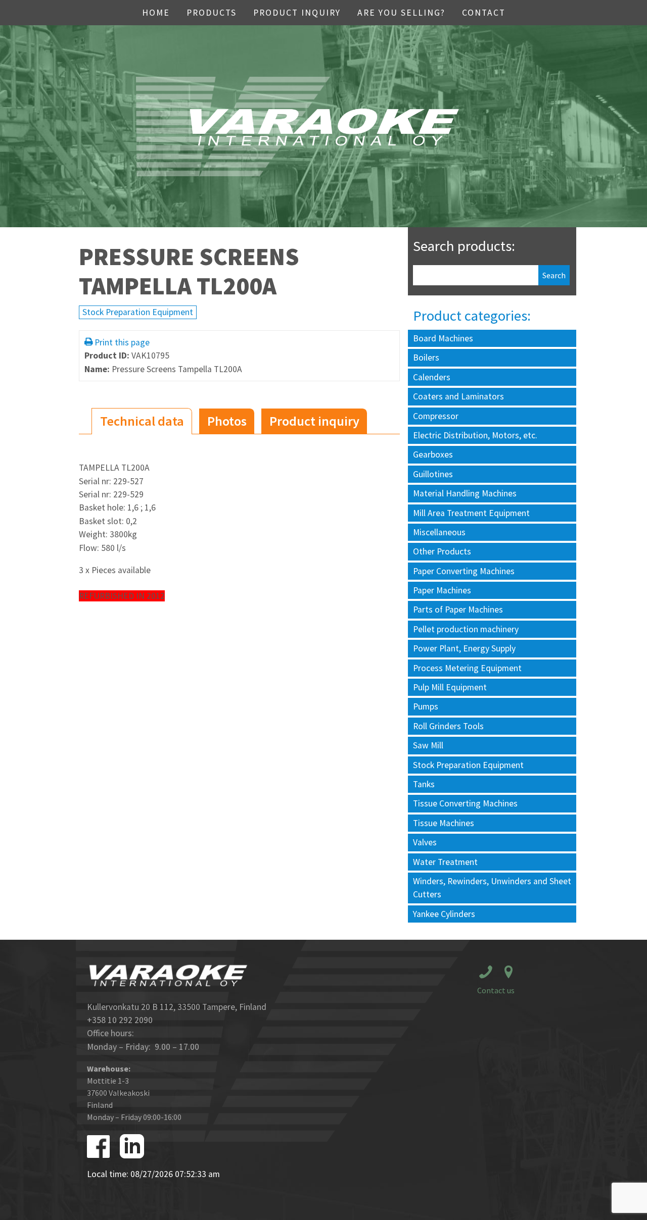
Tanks (424, 784)
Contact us (496, 990)
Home (156, 12)
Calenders (431, 377)
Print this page (122, 342)
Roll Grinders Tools (448, 726)
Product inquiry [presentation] (314, 421)
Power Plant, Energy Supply (464, 648)
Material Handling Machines (465, 493)
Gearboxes (433, 454)
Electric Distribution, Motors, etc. (475, 435)
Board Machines (443, 338)
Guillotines (433, 474)
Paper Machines (442, 590)
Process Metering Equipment (467, 668)
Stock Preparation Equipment (137, 312)
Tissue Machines (443, 823)
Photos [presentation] (227, 421)
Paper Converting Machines (464, 571)
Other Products (442, 551)
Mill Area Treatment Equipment (471, 513)
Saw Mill (428, 745)
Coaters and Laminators (458, 396)
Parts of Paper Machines (458, 609)
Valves (425, 842)
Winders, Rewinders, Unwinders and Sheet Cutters (492, 888)
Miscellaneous (439, 532)
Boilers (426, 357)
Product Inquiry (297, 12)
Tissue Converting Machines (465, 803)
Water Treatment (445, 862)
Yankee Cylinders (444, 914)
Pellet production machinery (466, 629)
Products (212, 12)
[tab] (141, 421)
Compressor (435, 416)
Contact (483, 12)
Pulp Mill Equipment (450, 687)
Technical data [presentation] (142, 421)
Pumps (425, 706)
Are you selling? (401, 12)
